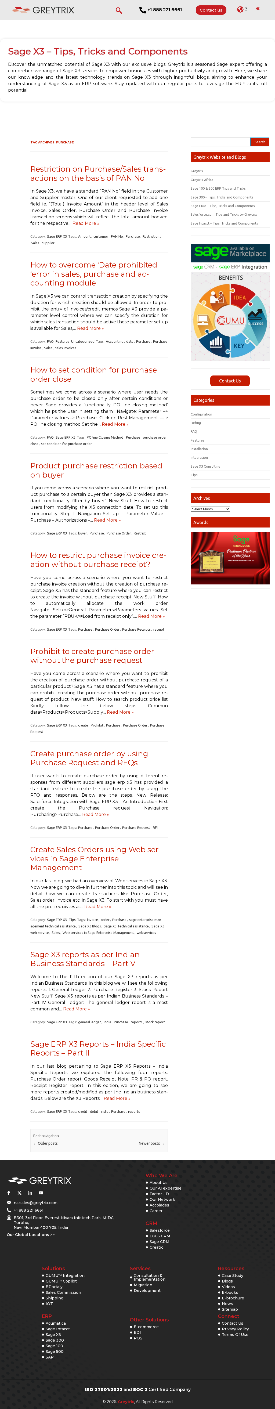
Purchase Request (136, 827)
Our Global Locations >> (31, 1234)
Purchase (133, 236)
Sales (35, 243)
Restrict (140, 533)
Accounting (115, 341)
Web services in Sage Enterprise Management (98, 932)
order (105, 920)
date (129, 341)
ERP (47, 1316)
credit (82, 1111)
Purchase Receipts (136, 629)
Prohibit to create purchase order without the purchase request (92, 656)
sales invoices (65, 348)
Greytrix (197, 171)
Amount (84, 236)
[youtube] (40, 1193)
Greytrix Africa (202, 180)
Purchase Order (119, 533)
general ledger (89, 1022)
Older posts (45, 1143)
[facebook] (8, 1193)
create (83, 725)
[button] (242, 9)
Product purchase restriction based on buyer (96, 470)
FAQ (50, 341)
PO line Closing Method (105, 437)
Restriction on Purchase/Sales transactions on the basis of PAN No (98, 173)
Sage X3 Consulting (205, 466)
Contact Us (230, 380)
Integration (199, 457)
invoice (92, 920)
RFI (155, 827)
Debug (196, 423)
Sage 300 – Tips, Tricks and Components (222, 197)
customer (100, 236)
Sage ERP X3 (57, 236)
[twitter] (19, 1193)
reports (137, 1022)
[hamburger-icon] (258, 9)
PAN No (117, 236)
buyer (82, 533)
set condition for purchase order (66, 444)
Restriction (151, 236)
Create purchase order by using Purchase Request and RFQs (89, 758)
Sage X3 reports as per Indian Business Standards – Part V (85, 959)
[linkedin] (30, 1193)
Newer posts (152, 1143)
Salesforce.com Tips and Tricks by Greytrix (224, 214)
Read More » (86, 223)
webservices (146, 932)
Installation (199, 449)
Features (62, 341)
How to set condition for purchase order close (93, 374)
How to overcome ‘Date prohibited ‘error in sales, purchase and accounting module (93, 273)
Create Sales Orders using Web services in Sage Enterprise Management (96, 858)
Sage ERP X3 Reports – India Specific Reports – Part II (98, 1048)
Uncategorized (83, 341)
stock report (155, 1022)
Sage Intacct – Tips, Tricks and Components (224, 223)
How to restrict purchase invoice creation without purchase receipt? (98, 560)
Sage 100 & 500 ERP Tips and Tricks (218, 188)
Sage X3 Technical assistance (126, 926)
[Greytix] (57, 1181)
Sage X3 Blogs (89, 926)
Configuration (201, 414)
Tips (72, 920)
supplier (48, 243)
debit (94, 1111)
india (107, 1022)
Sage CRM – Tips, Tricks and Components (223, 206)
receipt (158, 629)
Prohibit (97, 725)
